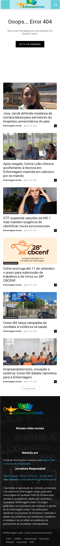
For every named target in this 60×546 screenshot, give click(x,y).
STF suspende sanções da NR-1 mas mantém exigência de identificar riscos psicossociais (27, 222)
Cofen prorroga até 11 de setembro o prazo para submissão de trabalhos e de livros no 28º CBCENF (29, 274)
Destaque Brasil (10, 108)
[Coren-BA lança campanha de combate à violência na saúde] (30, 305)
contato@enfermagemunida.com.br (38, 479)
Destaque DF (9, 158)
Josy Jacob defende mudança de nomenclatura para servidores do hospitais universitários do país (27, 117)
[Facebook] (18, 438)
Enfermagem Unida (12, 125)
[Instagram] (34, 438)
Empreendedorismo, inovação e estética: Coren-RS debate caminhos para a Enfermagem (30, 373)
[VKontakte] (42, 438)
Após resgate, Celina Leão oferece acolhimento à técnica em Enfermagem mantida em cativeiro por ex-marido (28, 170)
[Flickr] (26, 438)
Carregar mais (29, 388)
